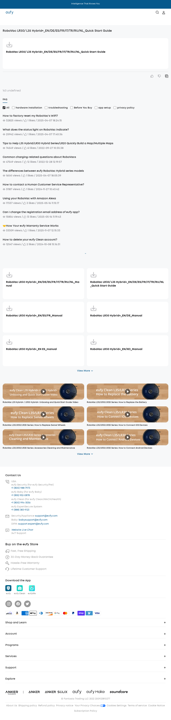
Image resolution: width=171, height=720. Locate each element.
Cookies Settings (116, 705)
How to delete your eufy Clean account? (30, 239)
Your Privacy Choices (87, 705)
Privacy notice (64, 705)
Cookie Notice (156, 705)
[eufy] (9, 13)
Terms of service (137, 705)
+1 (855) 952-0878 (20, 495)
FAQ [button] (5, 99)
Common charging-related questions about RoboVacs (39, 157)
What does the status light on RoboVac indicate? (36, 129)
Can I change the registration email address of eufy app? (41, 212)
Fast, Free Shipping (23, 551)
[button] (6, 21)
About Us (11, 705)
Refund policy (46, 705)
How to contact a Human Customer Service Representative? (43, 184)
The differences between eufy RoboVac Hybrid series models (43, 171)
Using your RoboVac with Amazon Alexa (29, 198)
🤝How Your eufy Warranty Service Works (30, 225)
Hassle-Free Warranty (25, 563)
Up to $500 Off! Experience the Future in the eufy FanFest (85, 3)
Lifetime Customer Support (28, 569)
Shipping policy (27, 705)
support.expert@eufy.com (33, 523)
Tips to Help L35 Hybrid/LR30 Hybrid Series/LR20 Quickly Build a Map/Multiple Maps (58, 143)
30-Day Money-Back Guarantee (32, 557)
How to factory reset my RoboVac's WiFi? (30, 115)
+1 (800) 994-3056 (21, 502)
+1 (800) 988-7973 (20, 488)
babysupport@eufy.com (33, 519)
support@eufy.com (46, 515)
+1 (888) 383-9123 (20, 509)
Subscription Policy (85, 710)
